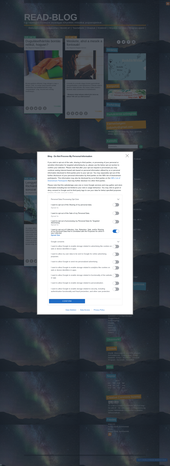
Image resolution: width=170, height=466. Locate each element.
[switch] (116, 204)
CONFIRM (67, 301)
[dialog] (85, 233)
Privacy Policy (99, 310)
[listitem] (85, 199)
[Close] (128, 156)
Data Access (85, 310)
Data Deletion (71, 310)
